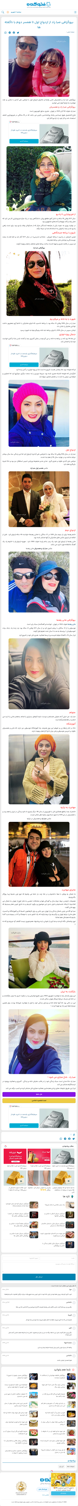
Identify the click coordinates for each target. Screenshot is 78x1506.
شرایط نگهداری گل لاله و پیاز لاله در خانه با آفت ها (53, 1395)
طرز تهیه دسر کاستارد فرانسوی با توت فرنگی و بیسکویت (52, 1235)
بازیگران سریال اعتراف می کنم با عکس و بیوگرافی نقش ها (18, 1215)
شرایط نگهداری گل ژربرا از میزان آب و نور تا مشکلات (15, 1432)
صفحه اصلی (70, 32)
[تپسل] (10, 122)
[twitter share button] (18, 32)
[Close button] (75, 1471)
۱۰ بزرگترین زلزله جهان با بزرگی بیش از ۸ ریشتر (53, 1423)
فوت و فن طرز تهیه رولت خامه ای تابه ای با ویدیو (15, 1414)
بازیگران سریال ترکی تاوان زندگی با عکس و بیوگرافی (53, 1244)
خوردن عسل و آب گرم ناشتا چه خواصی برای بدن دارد (55, 1414)
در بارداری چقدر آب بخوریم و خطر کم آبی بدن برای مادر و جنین (53, 1404)
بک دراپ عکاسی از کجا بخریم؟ (55, 1205)
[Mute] (56, 1484)
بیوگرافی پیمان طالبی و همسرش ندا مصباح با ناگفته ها (15, 1442)
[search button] (2, 12)
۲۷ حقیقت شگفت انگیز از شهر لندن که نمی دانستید (15, 1395)
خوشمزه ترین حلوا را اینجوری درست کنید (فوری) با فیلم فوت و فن (16, 1386)
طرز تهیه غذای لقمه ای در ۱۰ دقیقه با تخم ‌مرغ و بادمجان (53, 1432)
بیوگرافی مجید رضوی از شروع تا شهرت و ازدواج (17, 1376)
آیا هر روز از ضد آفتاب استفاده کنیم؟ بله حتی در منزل (53, 1451)
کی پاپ (61, 1466)
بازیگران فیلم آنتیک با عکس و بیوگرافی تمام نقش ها (19, 1225)
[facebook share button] (14, 32)
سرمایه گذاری (24, 141)
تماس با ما (45, 1495)
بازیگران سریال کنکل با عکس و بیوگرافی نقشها (54, 1215)
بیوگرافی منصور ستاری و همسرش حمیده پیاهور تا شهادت (16, 1452)
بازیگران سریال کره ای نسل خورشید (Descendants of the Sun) (17, 1205)
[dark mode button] (7, 12)
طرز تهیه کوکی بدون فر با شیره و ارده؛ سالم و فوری (52, 1442)
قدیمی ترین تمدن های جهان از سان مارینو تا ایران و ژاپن (15, 1404)
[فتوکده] (39, 5)
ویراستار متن (43, 1489)
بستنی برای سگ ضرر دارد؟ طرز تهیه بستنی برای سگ (53, 1386)
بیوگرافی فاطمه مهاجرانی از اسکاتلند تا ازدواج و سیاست (52, 1376)
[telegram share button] (10, 32)
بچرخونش (63, 1493)
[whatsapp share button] (5, 32)
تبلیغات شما (70, 1466)
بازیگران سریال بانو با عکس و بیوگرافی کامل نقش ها (19, 1235)
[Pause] (53, 1484)
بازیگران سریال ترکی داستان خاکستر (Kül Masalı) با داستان (53, 1225)
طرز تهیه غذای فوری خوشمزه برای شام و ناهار (16, 1423)
